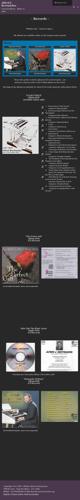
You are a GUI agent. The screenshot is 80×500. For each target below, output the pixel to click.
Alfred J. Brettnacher (8, 4)
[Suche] (74, 7)
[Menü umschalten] (78, 7)
